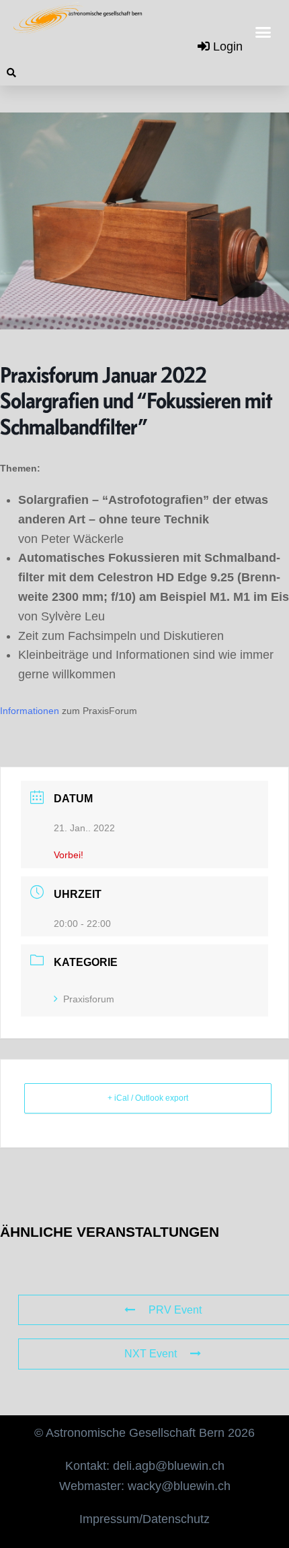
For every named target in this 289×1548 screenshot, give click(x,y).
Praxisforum (88, 999)
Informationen (29, 710)
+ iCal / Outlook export (148, 1098)
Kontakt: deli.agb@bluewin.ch (144, 1466)
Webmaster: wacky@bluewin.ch (145, 1486)
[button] (263, 32)
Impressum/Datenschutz (144, 1519)
